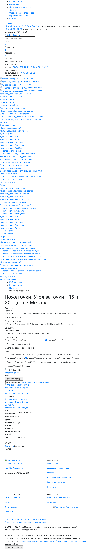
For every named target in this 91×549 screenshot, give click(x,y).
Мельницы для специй (10, 128)
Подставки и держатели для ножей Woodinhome (23, 259)
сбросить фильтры (13, 373)
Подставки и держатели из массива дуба (19, 251)
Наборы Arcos (6, 233)
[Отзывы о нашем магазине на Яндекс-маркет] (67, 507)
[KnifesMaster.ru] (12, 35)
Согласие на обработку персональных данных (26, 519)
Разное (3, 185)
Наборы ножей (7, 231)
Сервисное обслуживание (21, 13)
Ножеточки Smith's (9, 105)
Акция (7, 502)
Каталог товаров (17, 1)
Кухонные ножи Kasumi (11, 139)
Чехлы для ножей (8, 279)
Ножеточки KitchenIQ (10, 99)
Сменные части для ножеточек (14, 114)
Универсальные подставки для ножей (18, 154)
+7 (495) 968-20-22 (14, 26)
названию (39, 382)
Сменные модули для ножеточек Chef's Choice (22, 119)
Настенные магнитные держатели (16, 159)
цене (47, 382)
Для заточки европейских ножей (15, 205)
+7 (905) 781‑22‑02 (13, 29)
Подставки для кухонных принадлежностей (20, 176)
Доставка (9, 446)
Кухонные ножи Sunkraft (11, 142)
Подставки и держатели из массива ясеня (20, 253)
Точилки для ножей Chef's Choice (16, 193)
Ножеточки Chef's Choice (12, 96)
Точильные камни (8, 125)
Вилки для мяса (7, 182)
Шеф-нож (4, 236)
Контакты (13, 18)
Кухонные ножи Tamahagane (13, 145)
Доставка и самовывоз (20, 7)
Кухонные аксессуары (10, 168)
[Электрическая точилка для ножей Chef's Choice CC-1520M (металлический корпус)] (17, 389)
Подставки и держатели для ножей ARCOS (20, 256)
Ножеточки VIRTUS (9, 102)
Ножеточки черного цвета (12, 213)
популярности (28, 382)
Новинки (9, 511)
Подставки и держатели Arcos (14, 165)
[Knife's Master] (12, 460)
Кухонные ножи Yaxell (10, 228)
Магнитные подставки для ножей (15, 156)
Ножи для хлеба (7, 239)
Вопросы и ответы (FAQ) (58, 497)
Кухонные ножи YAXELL (11, 148)
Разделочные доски (9, 173)
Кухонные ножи (7, 134)
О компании (15, 4)
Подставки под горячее (11, 179)
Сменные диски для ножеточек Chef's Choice (21, 116)
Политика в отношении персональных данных (26, 522)
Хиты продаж (11, 507)
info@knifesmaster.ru (14, 468)
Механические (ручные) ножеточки (17, 111)
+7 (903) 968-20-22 (32, 26)
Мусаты (3, 122)
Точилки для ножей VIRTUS (13, 196)
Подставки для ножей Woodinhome (16, 162)
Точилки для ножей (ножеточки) (15, 94)
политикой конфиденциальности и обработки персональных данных (53, 541)
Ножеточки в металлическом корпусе (18, 208)
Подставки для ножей (10, 151)
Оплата (12, 10)
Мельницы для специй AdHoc (14, 131)
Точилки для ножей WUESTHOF (15, 199)
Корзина (9, 23)
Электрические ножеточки (12, 108)
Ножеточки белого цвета (12, 211)
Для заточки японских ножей (14, 202)
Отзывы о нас (53, 502)
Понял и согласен (14, 547)
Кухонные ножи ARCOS (11, 136)
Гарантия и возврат (18, 16)
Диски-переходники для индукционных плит (21, 171)
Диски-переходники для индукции (16, 265)
